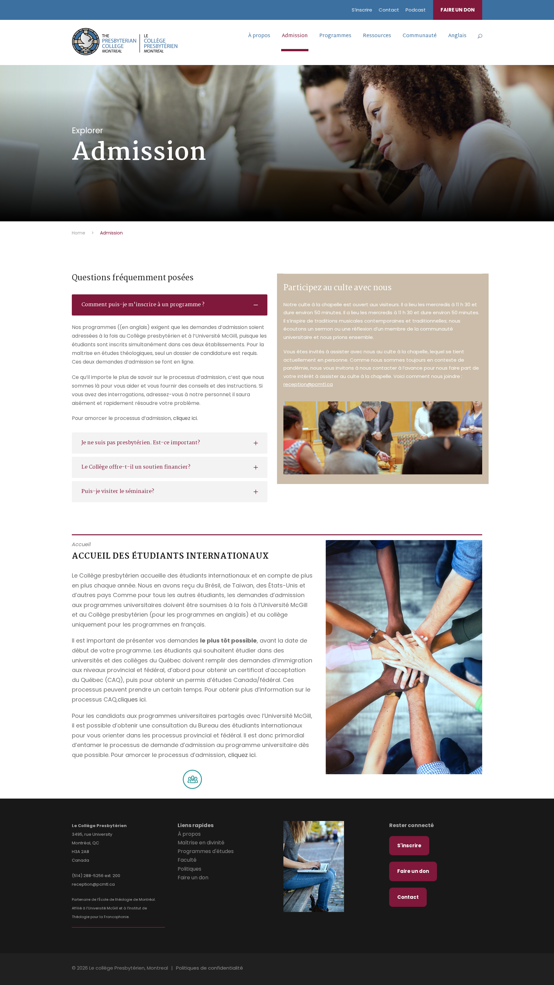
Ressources (377, 36)
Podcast (416, 9)
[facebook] (462, 969)
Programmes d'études (206, 851)
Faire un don (193, 877)
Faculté (187, 860)
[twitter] (473, 969)
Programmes (335, 36)
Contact (389, 9)
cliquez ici (242, 755)
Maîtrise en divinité (201, 842)
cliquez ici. (185, 418)
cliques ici (132, 699)
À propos (259, 36)
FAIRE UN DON (458, 9)
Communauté (420, 36)
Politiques (189, 869)
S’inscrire (362, 9)
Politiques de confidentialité (209, 967)
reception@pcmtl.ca (308, 384)
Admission (295, 36)
